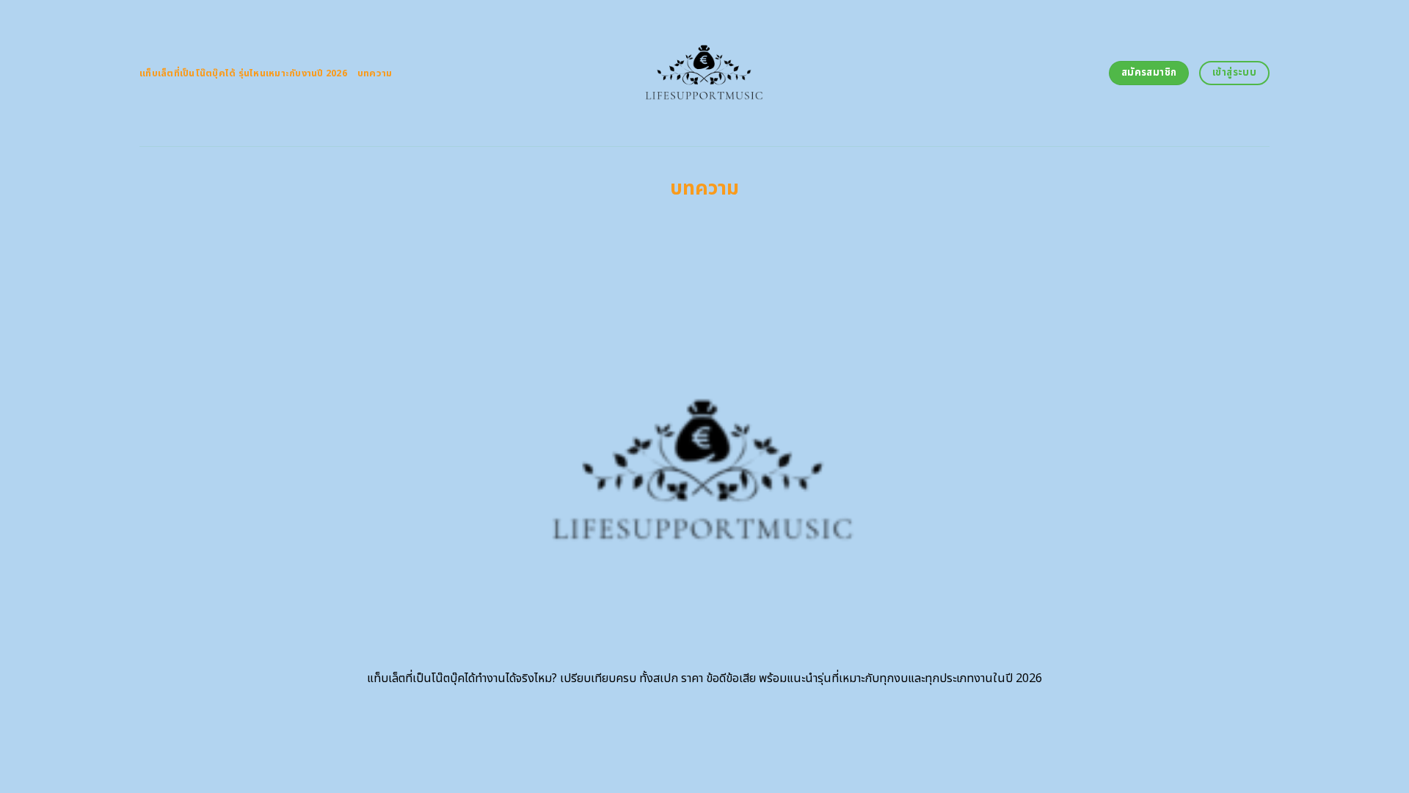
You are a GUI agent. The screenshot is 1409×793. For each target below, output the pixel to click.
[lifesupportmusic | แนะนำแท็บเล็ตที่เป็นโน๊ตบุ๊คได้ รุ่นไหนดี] (705, 73)
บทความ (375, 73)
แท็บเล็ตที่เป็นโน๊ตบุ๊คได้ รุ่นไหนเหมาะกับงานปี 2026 (243, 73)
